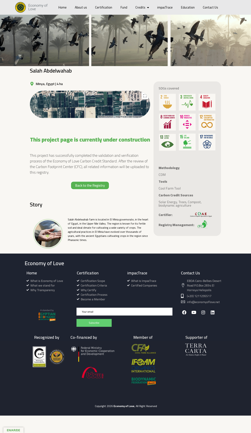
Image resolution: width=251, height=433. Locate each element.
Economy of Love (37, 7)
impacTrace (165, 7)
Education (188, 7)
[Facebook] (184, 312)
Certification (103, 7)
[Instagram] (203, 312)
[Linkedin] (212, 312)
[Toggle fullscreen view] (145, 95)
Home (62, 7)
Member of (143, 337)
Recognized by (46, 337)
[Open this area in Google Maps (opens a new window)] (36, 116)
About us (81, 7)
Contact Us (210, 7)
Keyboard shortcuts (106, 117)
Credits (140, 7)
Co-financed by (84, 337)
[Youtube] (194, 312)
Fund (123, 7)
